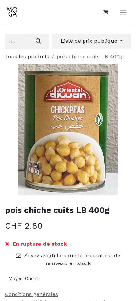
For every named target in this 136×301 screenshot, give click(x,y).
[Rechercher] (38, 41)
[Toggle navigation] (123, 12)
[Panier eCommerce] (106, 12)
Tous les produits (27, 56)
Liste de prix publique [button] (90, 41)
